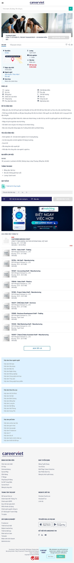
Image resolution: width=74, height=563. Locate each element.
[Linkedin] (42, 535)
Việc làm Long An (9, 403)
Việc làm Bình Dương (10, 398)
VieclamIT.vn (42, 499)
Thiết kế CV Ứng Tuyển (13, 186)
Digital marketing (6, 528)
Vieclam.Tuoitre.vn (44, 496)
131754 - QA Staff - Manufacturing (22, 260)
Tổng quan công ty (15, 45)
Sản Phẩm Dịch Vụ (44, 472)
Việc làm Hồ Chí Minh (10, 393)
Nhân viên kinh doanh (8, 538)
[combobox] (35, 9)
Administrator (5, 541)
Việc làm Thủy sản (9, 379)
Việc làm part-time (9, 425)
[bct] (37, 558)
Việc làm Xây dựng (9, 366)
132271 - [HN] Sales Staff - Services (23, 303)
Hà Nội (7, 53)
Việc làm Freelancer (10, 430)
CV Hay (3, 466)
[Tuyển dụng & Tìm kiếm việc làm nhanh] (37, 3)
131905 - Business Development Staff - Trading (27, 313)
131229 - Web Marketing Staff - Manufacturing (26, 324)
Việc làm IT (7, 433)
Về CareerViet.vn (6, 496)
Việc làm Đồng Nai (9, 401)
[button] (66, 44)
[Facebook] (38, 535)
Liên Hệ (40, 501)
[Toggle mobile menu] (2, 2)
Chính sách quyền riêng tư (9, 509)
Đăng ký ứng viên (6, 487)
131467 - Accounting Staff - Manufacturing (25, 271)
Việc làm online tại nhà (11, 423)
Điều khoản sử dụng (7, 506)
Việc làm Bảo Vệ (9, 369)
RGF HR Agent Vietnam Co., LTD (21, 252)
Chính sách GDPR (6, 501)
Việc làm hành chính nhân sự (12, 438)
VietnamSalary (6, 469)
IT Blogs (3, 477)
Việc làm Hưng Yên (9, 411)
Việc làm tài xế (8, 435)
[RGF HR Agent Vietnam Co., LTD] (6, 253)
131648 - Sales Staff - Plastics (21, 281)
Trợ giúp (4, 514)
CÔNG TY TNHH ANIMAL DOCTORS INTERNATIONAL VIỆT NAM (29, 241)
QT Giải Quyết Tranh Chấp (9, 511)
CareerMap (4, 472)
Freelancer (4, 523)
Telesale (4, 536)
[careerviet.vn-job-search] (45, 524)
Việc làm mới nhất (7, 464)
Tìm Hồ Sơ (41, 466)
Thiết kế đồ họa (6, 531)
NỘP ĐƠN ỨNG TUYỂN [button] (58, 37)
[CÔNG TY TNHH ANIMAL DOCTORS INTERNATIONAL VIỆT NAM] (6, 240)
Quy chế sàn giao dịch (8, 504)
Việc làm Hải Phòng (10, 408)
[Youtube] (45, 535)
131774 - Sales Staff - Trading (21, 249)
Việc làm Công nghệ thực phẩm (13, 381)
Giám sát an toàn (6, 533)
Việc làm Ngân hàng (10, 371)
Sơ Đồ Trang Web (6, 482)
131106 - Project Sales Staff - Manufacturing (26, 292)
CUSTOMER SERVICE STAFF (20, 239)
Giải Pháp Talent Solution (46, 469)
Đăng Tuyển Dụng (43, 464)
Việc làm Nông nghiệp (10, 374)
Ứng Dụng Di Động (7, 479)
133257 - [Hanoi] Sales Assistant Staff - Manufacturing (30, 335)
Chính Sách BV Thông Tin (9, 499)
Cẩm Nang (4, 474)
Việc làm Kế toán (9, 364)
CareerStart (5, 485)
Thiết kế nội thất (6, 525)
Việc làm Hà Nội (9, 396)
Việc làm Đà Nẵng (9, 406)
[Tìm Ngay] (71, 9)
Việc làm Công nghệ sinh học (12, 376)
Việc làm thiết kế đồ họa (11, 440)
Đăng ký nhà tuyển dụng (45, 474)
